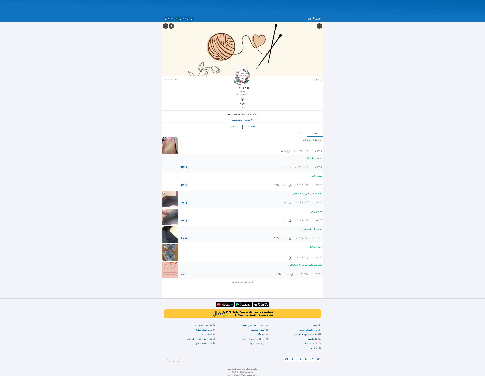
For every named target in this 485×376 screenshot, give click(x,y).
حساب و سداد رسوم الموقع (254, 325)
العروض (315, 133)
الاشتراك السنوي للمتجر (202, 325)
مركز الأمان (260, 334)
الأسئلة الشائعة (311, 344)
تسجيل (314, 325)
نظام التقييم (207, 334)
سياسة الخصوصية (257, 344)
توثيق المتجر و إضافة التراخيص (305, 334)
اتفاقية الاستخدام (258, 330)
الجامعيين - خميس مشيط (241, 120)
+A (176, 359)
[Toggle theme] (191, 19)
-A (167, 359)
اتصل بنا (314, 348)
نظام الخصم (312, 339)
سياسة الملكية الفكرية (203, 344)
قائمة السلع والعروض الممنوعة (199, 339)
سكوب (298, 133)
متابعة (318, 80)
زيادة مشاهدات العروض (308, 330)
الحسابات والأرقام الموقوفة (254, 339)
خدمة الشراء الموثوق (204, 330)
